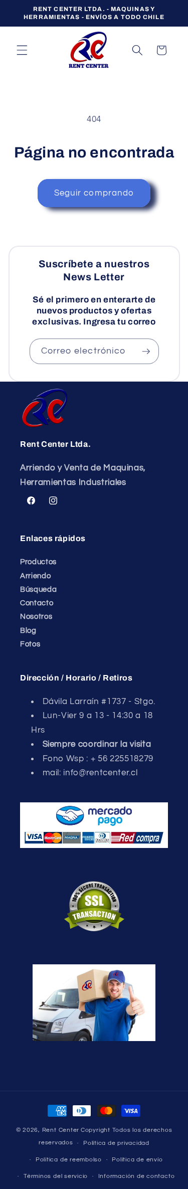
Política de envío (137, 1159)
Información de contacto (136, 1176)
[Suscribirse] (146, 351)
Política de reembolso (69, 1159)
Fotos (30, 644)
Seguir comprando (94, 193)
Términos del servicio (56, 1176)
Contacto (36, 603)
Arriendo (35, 576)
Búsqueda (38, 589)
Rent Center (60, 1130)
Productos (38, 562)
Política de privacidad (116, 1143)
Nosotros (36, 616)
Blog (28, 630)
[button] (22, 50)
